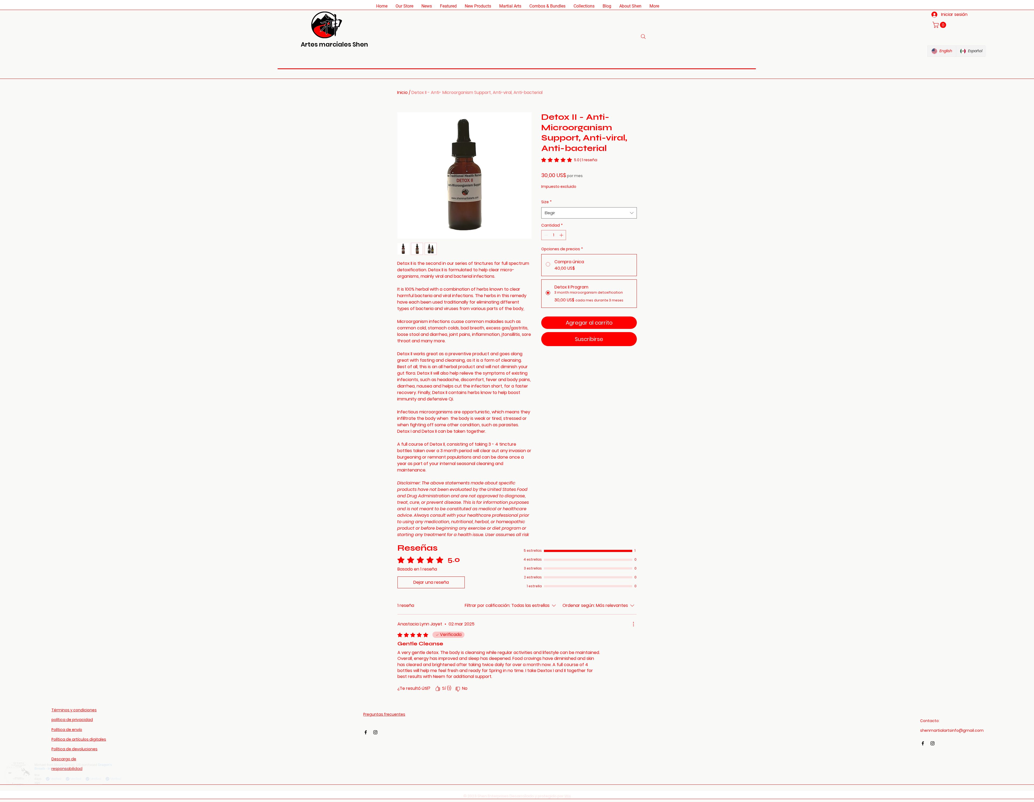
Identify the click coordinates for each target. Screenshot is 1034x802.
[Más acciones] (633, 624)
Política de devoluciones (74, 749)
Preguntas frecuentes (384, 714)
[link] (569, 159)
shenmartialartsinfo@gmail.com (952, 730)
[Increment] (561, 235)
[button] (404, 6)
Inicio (402, 92)
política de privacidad (72, 719)
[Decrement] (545, 235)
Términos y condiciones (74, 710)
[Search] (643, 36)
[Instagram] (375, 732)
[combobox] (589, 213)
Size (546, 202)
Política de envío (66, 729)
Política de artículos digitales (78, 739)
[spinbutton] (553, 235)
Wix (567, 796)
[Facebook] (365, 732)
